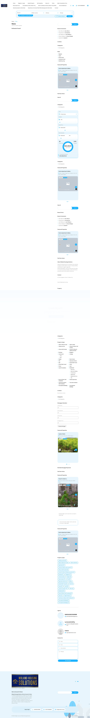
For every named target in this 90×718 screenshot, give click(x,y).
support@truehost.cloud (71, 632)
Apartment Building (74, 371)
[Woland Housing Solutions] (4, 5)
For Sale (60, 438)
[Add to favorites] (74, 86)
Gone (64, 485)
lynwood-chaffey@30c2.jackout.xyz (72, 624)
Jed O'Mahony (68, 34)
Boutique (60, 352)
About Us (47, 3)
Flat (59, 360)
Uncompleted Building (63, 385)
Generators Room (73, 360)
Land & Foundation (62, 367)
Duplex (60, 359)
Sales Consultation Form (62, 3)
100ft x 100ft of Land (63, 344)
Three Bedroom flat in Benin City (29, 5)
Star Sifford (67, 31)
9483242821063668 (71, 614)
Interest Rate (60, 415)
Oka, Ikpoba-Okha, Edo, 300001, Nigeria (66, 435)
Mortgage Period (60, 420)
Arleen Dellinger (70, 36)
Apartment (73, 369)
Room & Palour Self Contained (65, 593)
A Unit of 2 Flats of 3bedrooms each (66, 572)
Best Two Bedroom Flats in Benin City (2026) (47, 5)
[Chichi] (61, 632)
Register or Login (21, 3)
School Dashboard (62, 5)
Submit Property (31, 3)
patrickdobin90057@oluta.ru (71, 616)
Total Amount (60, 405)
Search (59, 205)
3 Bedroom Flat (62, 346)
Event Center (72, 359)
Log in (60, 55)
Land (70, 366)
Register (60, 54)
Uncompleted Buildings (64, 602)
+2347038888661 (81, 5)
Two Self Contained (73, 382)
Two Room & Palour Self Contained (66, 597)
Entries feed (61, 57)
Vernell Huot (67, 32)
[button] (67, 90)
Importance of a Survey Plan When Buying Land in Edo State (40, 7)
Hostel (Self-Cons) (73, 362)
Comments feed (62, 59)
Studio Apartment (73, 379)
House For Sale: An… (63, 478)
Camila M (65, 37)
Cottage (71, 354)
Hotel (71, 364)
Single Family (73, 374)
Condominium (73, 372)
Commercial (61, 354)
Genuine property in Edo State (19, 7)
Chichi (67, 631)
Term (60, 111)
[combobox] (38, 13)
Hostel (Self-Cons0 (62, 364)
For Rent (60, 74)
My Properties (40, 3)
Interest (60, 116)
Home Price (61, 125)
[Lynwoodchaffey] (61, 623)
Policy (53, 3)
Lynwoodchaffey (70, 622)
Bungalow (71, 352)
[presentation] (60, 80)
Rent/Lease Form (16, 5)
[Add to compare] (76, 86)
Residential (72, 367)
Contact (56, 7)
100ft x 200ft (72, 344)
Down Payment (61, 132)
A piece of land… (62, 434)
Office (61, 355)
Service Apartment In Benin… (65, 68)
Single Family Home (74, 376)
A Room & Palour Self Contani (65, 567)
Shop (61, 357)
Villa (71, 377)
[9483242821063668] (61, 615)
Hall (59, 362)
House (60, 366)
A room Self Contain (63, 349)
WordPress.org (62, 61)
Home (14, 3)
